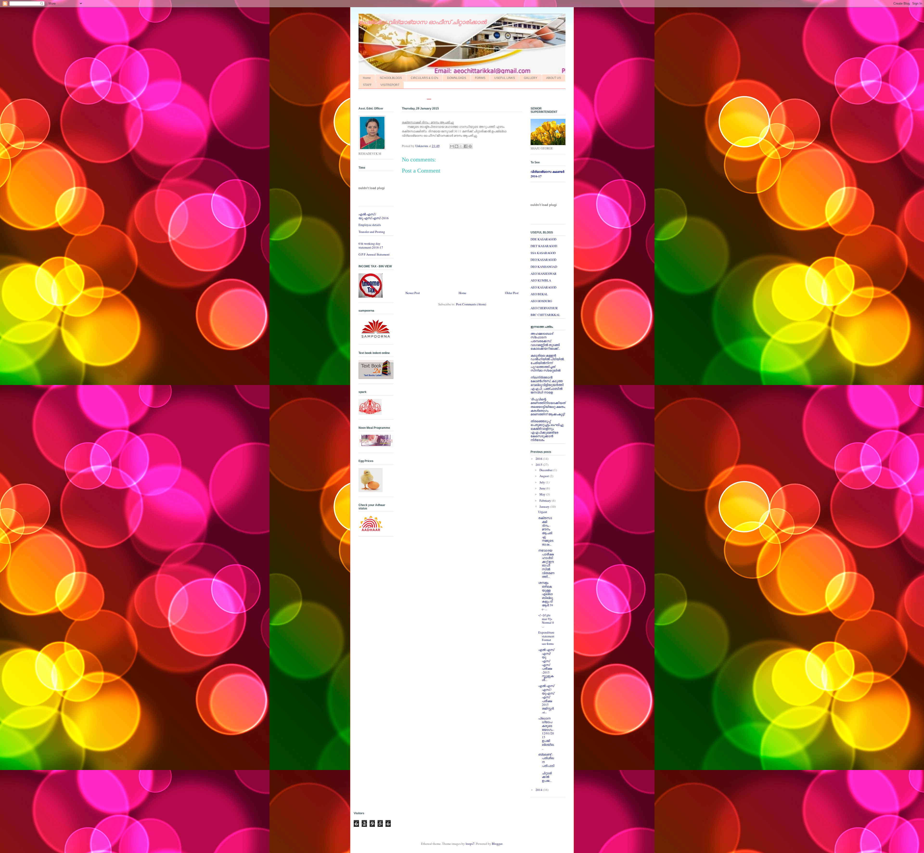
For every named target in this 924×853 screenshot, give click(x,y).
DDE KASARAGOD (543, 239)
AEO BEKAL (539, 294)
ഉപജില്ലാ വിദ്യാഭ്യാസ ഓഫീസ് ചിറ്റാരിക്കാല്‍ (423, 22)
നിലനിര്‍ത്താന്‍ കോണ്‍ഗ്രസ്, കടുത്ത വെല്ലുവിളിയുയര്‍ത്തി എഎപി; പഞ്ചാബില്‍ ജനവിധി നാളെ (547, 384)
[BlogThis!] (456, 146)
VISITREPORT (389, 85)
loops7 (470, 843)
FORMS (480, 78)
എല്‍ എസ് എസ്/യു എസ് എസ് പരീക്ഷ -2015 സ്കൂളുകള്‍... (546, 665)
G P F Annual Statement (374, 254)
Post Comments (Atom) (471, 304)
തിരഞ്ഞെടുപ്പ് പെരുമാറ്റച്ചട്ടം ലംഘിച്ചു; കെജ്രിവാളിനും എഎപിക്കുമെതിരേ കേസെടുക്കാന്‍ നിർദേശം (547, 430)
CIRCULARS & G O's (424, 78)
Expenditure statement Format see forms (546, 638)
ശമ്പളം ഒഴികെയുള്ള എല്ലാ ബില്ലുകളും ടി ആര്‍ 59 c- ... (545, 595)
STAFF (367, 85)
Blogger (497, 843)
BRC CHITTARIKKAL (545, 315)
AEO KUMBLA (541, 280)
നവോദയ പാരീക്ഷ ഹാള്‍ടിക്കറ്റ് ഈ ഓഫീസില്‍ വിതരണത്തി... (546, 563)
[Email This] (451, 146)
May (542, 494)
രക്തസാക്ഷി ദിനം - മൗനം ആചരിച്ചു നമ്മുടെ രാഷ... (545, 531)
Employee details (370, 225)
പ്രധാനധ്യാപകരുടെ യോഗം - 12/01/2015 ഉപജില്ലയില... (546, 733)
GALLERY (530, 78)
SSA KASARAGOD (543, 253)
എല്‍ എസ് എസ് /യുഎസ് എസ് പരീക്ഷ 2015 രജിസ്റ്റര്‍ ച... (546, 699)
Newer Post (412, 293)
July (542, 482)
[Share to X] (461, 146)
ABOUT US (553, 78)
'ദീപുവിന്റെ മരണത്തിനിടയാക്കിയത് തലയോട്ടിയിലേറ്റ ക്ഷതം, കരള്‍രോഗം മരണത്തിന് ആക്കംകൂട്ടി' (548, 406)
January (544, 506)
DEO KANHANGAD (544, 266)
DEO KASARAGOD (543, 259)
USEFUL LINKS (504, 78)
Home (367, 78)
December (546, 470)
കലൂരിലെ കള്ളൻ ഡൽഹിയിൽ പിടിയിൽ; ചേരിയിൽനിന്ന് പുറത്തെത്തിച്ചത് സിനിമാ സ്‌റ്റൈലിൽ (548, 362)
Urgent (542, 512)
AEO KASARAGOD (543, 287)
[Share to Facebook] (465, 146)
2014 (539, 790)
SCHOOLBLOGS (391, 78)
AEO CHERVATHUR (544, 308)
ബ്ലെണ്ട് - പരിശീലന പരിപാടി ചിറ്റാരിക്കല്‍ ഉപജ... (546, 767)
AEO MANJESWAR (544, 273)
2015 (539, 464)
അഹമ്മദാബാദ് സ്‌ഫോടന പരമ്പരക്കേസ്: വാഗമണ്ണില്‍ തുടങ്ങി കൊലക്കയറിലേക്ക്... (545, 341)
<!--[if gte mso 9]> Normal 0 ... (546, 621)
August (544, 476)
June (542, 488)
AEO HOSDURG (541, 301)
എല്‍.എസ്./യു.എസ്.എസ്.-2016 (374, 216)
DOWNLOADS (456, 78)
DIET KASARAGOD (544, 246)
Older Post (512, 293)
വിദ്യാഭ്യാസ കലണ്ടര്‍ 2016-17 (547, 173)
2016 (539, 458)
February (545, 500)
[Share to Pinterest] (470, 146)
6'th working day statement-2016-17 (371, 245)
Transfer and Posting (372, 232)
